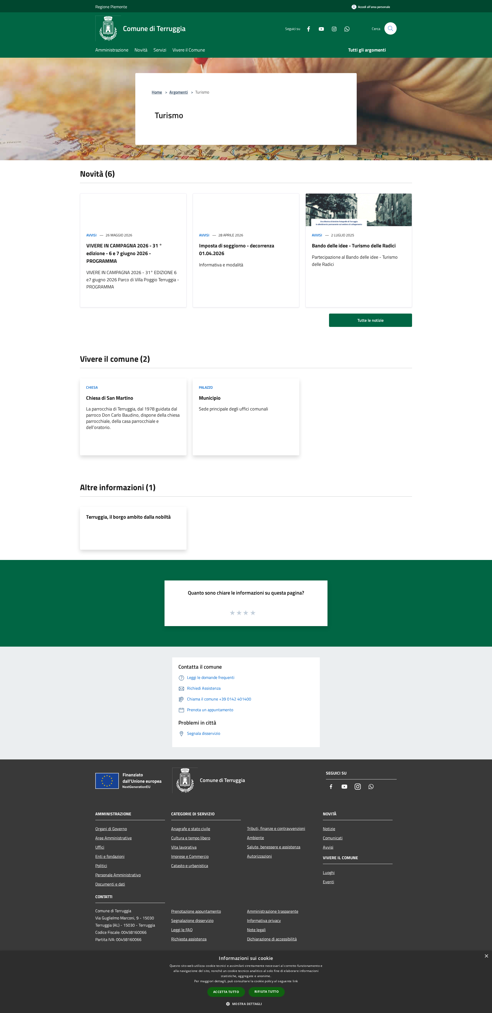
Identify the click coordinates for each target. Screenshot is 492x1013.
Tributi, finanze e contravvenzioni (276, 828)
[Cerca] (390, 28)
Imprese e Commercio (190, 856)
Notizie (329, 829)
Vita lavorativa (184, 847)
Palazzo (206, 387)
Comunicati (333, 838)
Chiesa (92, 387)
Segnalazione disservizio (192, 920)
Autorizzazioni (259, 856)
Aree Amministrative (113, 838)
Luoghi (329, 872)
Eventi (328, 882)
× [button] (486, 956)
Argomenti (178, 92)
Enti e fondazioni (110, 856)
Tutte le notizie (370, 320)
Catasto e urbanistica (189, 865)
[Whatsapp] (345, 28)
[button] (246, 1004)
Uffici (99, 847)
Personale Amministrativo (118, 875)
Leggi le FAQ (182, 930)
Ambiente (255, 838)
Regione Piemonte (111, 7)
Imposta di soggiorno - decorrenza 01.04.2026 (236, 249)
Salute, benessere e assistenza (273, 847)
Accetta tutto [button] (226, 992)
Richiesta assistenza (189, 939)
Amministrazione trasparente (272, 911)
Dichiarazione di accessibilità (272, 939)
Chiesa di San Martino (109, 398)
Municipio (210, 398)
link (295, 981)
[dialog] (246, 982)
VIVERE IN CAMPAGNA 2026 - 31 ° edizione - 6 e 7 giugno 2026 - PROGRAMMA (124, 253)
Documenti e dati (110, 884)
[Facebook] (306, 28)
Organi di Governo (111, 829)
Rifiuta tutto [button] (266, 991)
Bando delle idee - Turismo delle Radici (354, 245)
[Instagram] (332, 28)
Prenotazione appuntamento (196, 911)
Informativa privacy (264, 920)
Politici (101, 865)
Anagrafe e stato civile (190, 829)
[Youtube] (319, 28)
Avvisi (91, 235)
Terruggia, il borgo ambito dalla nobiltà (128, 517)
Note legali (256, 930)
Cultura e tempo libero (190, 838)
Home (157, 92)
